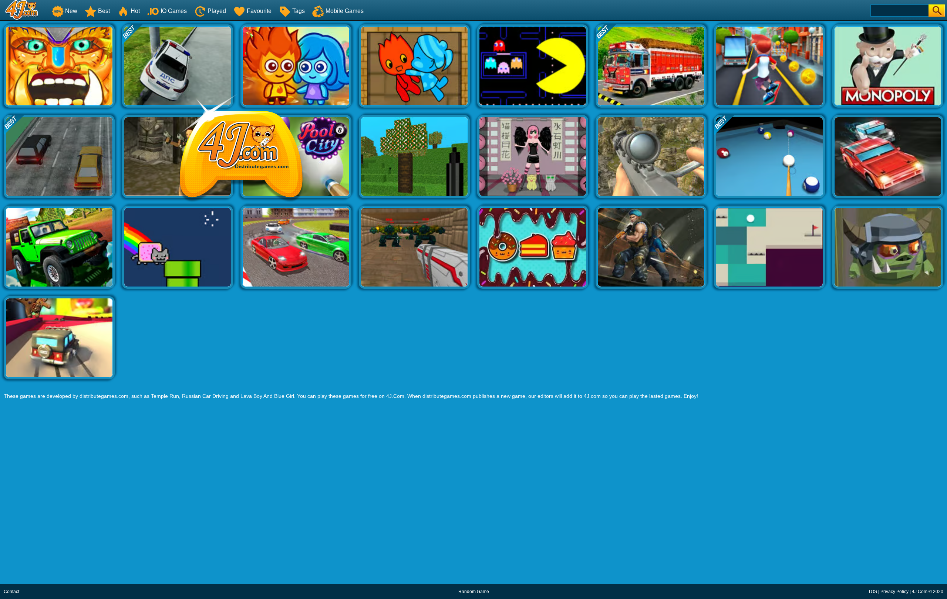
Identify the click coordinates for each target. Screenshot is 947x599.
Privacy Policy (894, 591)
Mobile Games (345, 11)
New (71, 11)
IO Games (174, 11)
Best (104, 11)
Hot (135, 11)
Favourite (259, 11)
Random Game (473, 591)
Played (217, 11)
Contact (11, 591)
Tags (298, 11)
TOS (872, 591)
